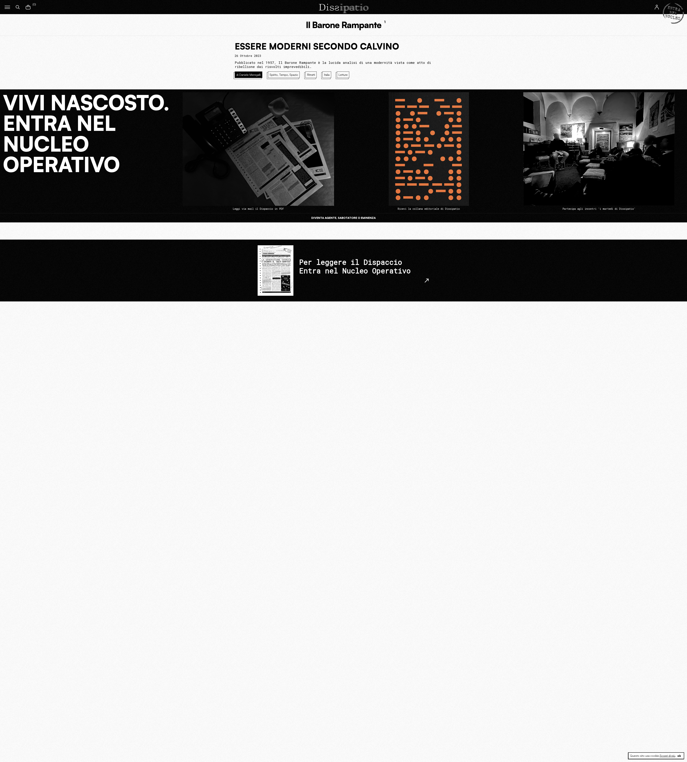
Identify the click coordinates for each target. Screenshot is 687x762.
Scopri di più (667, 755)
